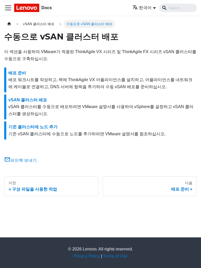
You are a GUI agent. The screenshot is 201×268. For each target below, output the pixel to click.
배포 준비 (17, 73)
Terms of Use (115, 256)
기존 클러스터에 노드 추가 (33, 127)
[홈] (9, 24)
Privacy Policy (87, 256)
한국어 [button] (145, 7)
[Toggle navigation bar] (8, 8)
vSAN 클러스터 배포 (27, 100)
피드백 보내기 (23, 160)
